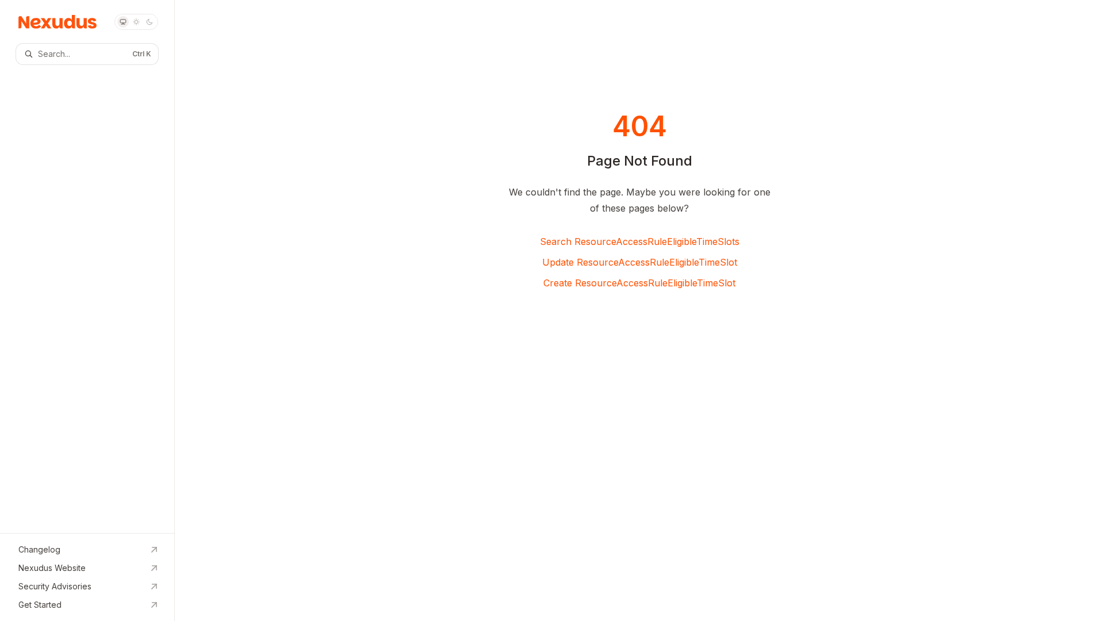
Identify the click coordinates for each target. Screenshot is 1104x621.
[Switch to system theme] (123, 22)
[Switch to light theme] (136, 22)
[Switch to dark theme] (149, 22)
